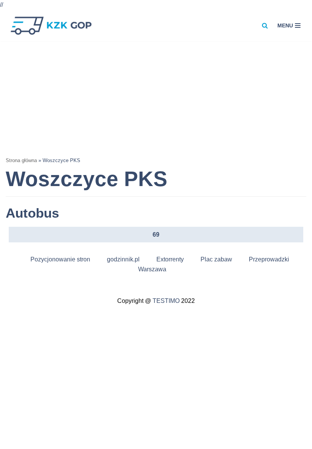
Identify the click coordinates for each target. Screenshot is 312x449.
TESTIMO (166, 301)
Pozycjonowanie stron (60, 259)
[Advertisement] (156, 98)
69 (156, 234)
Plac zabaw (216, 259)
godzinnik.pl (123, 259)
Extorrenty (170, 259)
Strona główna (21, 160)
